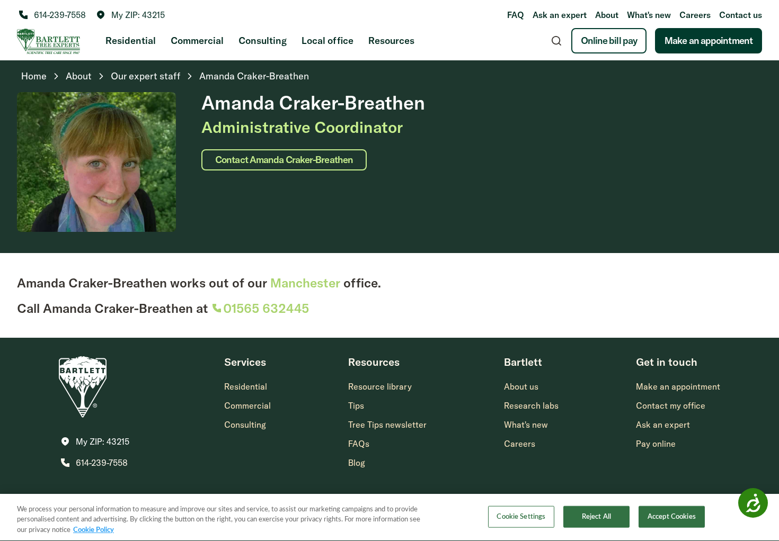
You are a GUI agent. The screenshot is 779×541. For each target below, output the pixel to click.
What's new (649, 15)
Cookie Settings (521, 516)
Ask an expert (560, 15)
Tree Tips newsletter (387, 424)
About (606, 15)
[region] (389, 517)
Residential (130, 40)
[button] (130, 14)
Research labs (531, 405)
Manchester (305, 283)
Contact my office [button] (670, 405)
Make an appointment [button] (678, 386)
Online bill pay (609, 40)
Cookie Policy (93, 530)
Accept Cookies (672, 516)
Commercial (197, 40)
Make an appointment (709, 40)
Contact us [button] (740, 15)
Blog (356, 462)
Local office (327, 40)
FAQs (358, 443)
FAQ (515, 15)
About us (521, 386)
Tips (356, 405)
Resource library (380, 386)
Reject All (596, 516)
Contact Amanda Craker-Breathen (284, 160)
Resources (391, 40)
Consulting (262, 40)
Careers (695, 15)
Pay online (656, 443)
